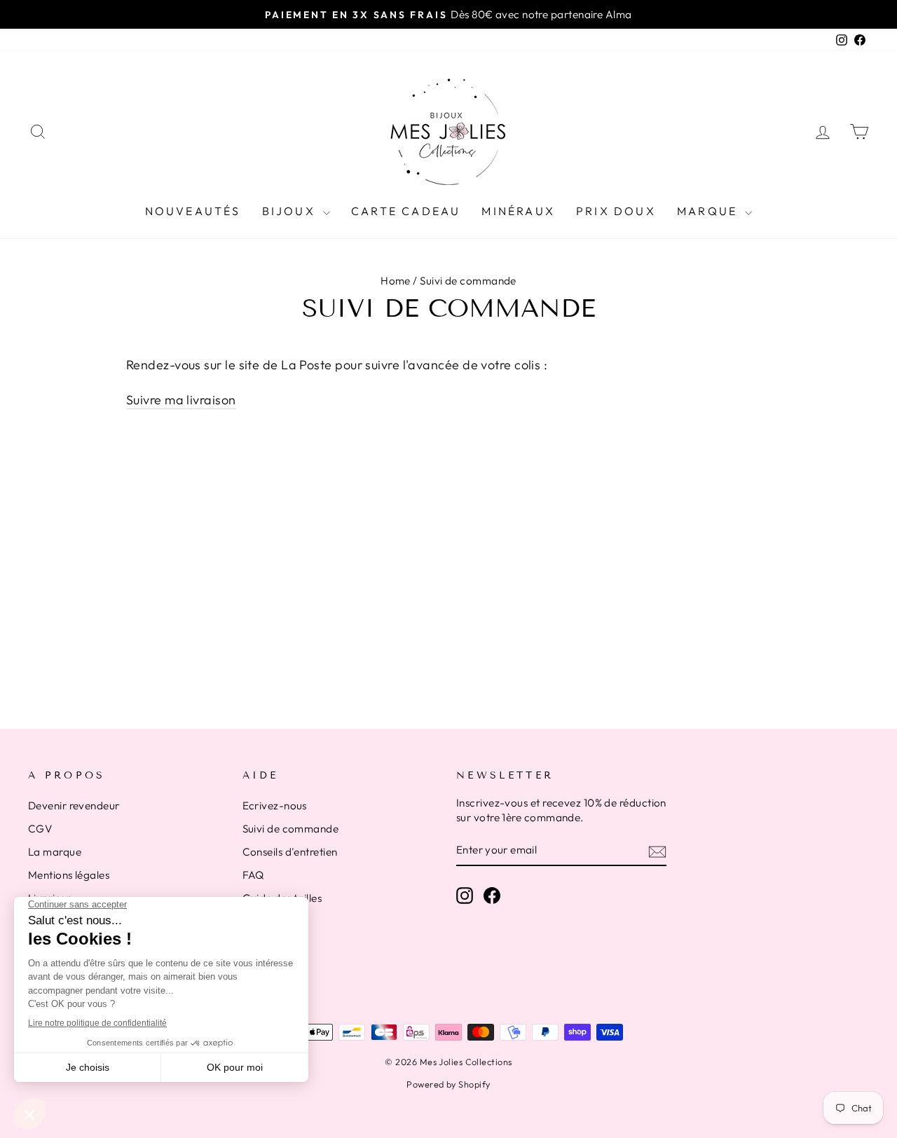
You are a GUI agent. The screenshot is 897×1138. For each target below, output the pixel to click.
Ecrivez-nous (274, 805)
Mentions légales (68, 875)
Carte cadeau (405, 211)
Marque (709, 211)
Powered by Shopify (448, 1084)
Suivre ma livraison (181, 400)
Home (396, 280)
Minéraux (518, 211)
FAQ (253, 875)
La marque (54, 851)
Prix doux (616, 211)
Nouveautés (193, 211)
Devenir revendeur (74, 805)
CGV (40, 828)
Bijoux (291, 211)
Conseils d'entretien (290, 851)
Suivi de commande (290, 828)
